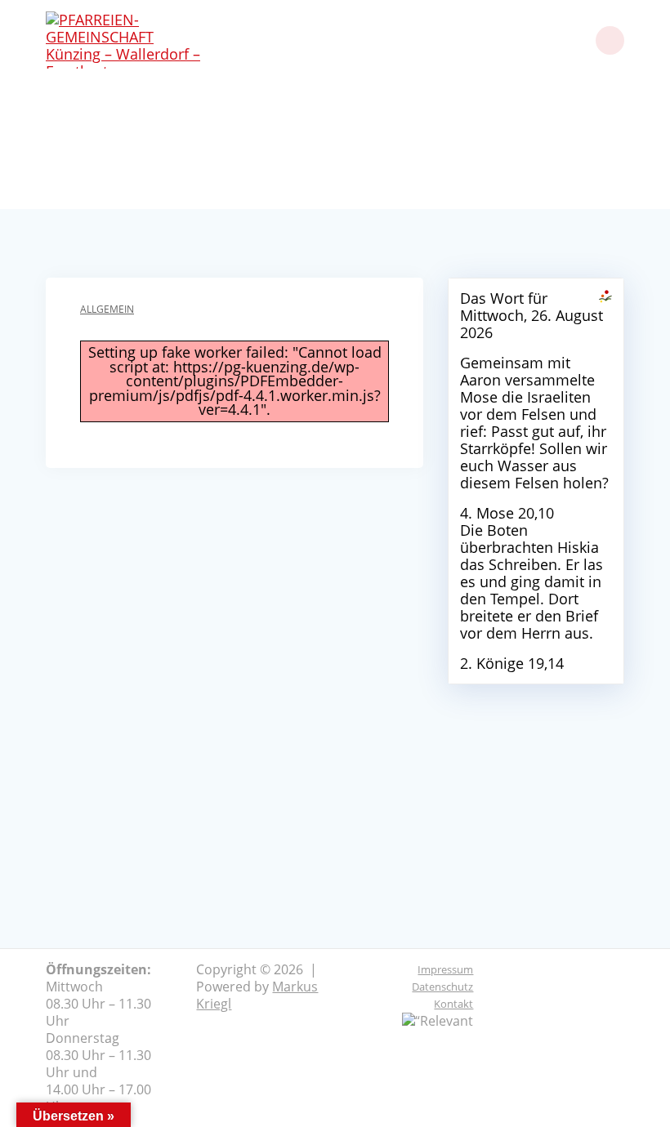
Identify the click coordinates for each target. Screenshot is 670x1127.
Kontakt (453, 1003)
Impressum (445, 969)
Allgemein (107, 309)
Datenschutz (442, 986)
